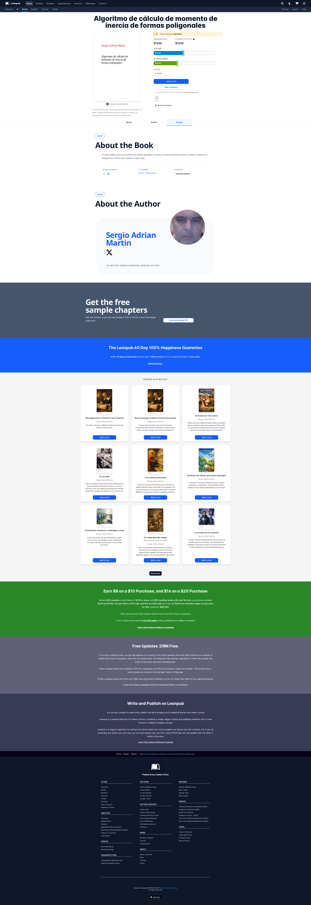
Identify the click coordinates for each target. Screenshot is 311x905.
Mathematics (151, 173)
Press (142, 863)
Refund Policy (184, 841)
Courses (45, 9)
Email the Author (183, 174)
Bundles (34, 9)
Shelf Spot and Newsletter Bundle (114, 830)
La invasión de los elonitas (206, 532)
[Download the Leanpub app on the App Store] (155, 897)
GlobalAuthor (106, 821)
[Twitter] (109, 252)
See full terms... (155, 363)
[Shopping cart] (297, 3)
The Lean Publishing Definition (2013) (193, 818)
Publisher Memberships (110, 863)
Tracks (55, 9)
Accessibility (145, 844)
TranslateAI (105, 836)
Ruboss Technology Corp (168, 888)
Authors (39, 3)
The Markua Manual (148, 824)
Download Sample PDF (178, 320)
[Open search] (282, 3)
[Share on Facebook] (108, 174)
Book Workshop (107, 847)
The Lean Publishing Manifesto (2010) (193, 821)
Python (141, 173)
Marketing (90, 3)
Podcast (285, 9)
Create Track (145, 799)
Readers (50, 3)
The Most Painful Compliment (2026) (193, 807)
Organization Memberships (112, 860)
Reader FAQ (183, 793)
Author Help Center (147, 812)
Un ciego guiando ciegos (155, 537)
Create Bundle (145, 793)
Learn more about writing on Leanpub (155, 627)
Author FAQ (144, 809)
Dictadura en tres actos (206, 415)
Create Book (145, 790)
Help (304, 9)
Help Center (183, 796)
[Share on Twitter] (104, 174)
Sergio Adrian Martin (119, 104)
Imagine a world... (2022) (188, 815)
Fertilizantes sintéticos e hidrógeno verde (104, 530)
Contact (143, 860)
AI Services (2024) (186, 812)
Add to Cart (171, 81)
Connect (103, 3)
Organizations (64, 3)
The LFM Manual (146, 821)
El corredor (104, 476)
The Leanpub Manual (148, 818)
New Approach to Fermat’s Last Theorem (104, 418)
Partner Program (146, 838)
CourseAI (104, 818)
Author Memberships (148, 787)
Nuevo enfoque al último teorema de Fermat (155, 418)
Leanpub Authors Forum (149, 815)
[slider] (183, 53)
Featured (9, 9)
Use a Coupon (106, 804)
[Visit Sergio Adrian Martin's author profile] (187, 227)
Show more (155, 573)
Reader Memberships (187, 787)
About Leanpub (146, 854)
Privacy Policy (184, 838)
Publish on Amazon (108, 833)
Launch (295, 9)
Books (24, 9)
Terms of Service (185, 832)
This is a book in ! (171, 34)
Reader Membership (190, 92)
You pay (157, 69)
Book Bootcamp (107, 849)
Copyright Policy (185, 835)
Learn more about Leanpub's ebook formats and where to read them (155, 685)
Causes (143, 841)
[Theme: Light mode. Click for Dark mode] (290, 3)
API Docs (143, 827)
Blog (141, 857)
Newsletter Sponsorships (111, 827)
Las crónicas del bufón (155, 477)
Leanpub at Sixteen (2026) (189, 809)
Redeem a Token (107, 807)
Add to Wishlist (171, 87)
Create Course (146, 796)
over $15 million (150, 620)
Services (78, 3)
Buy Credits (183, 790)
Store (29, 3)
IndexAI (104, 824)
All (17, 9)
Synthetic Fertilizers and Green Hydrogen (206, 475)
